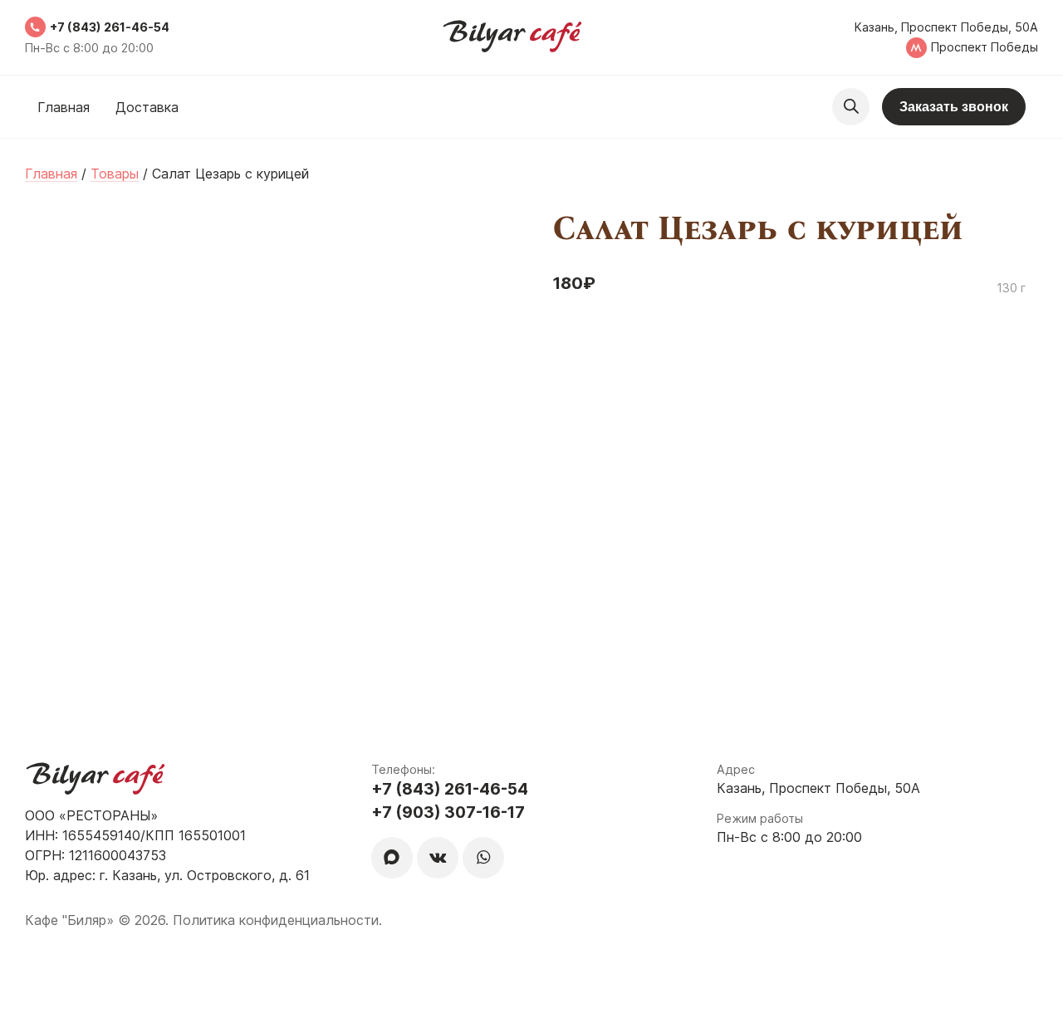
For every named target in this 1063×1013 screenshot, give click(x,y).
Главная (63, 107)
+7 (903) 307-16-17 (448, 812)
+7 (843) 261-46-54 (109, 27)
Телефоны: (403, 769)
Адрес (736, 769)
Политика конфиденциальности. (277, 920)
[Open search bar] (851, 106)
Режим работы (760, 818)
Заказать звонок (953, 107)
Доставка (147, 107)
